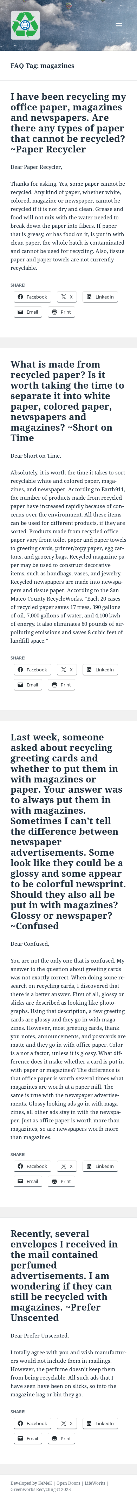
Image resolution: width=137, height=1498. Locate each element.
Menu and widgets (119, 32)
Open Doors (68, 1483)
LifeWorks (95, 1483)
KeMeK (45, 1483)
